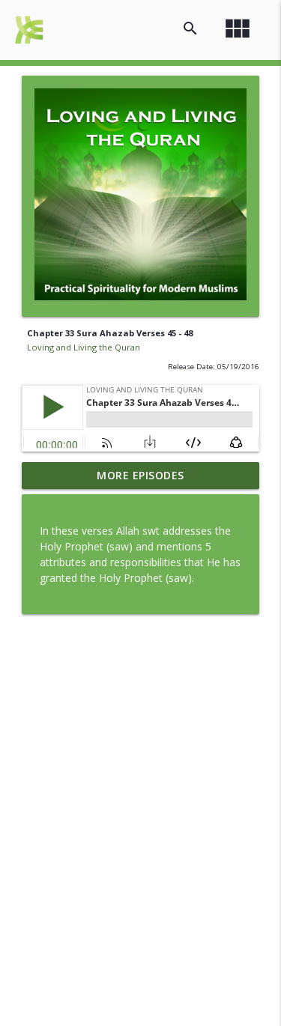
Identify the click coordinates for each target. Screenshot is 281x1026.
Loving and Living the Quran (83, 347)
